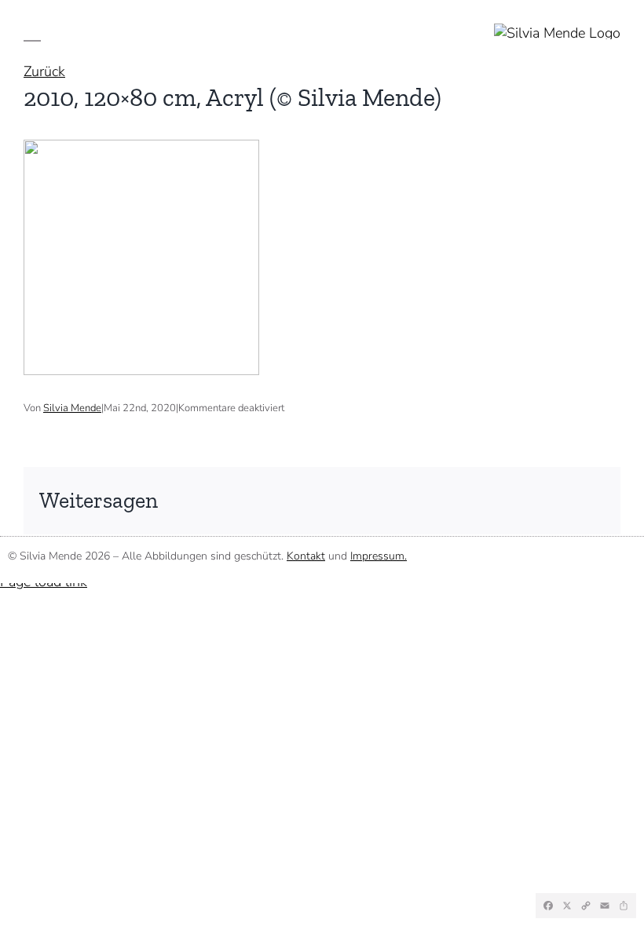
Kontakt (306, 556)
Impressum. (378, 556)
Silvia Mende (72, 408)
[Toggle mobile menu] (32, 31)
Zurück (44, 71)
